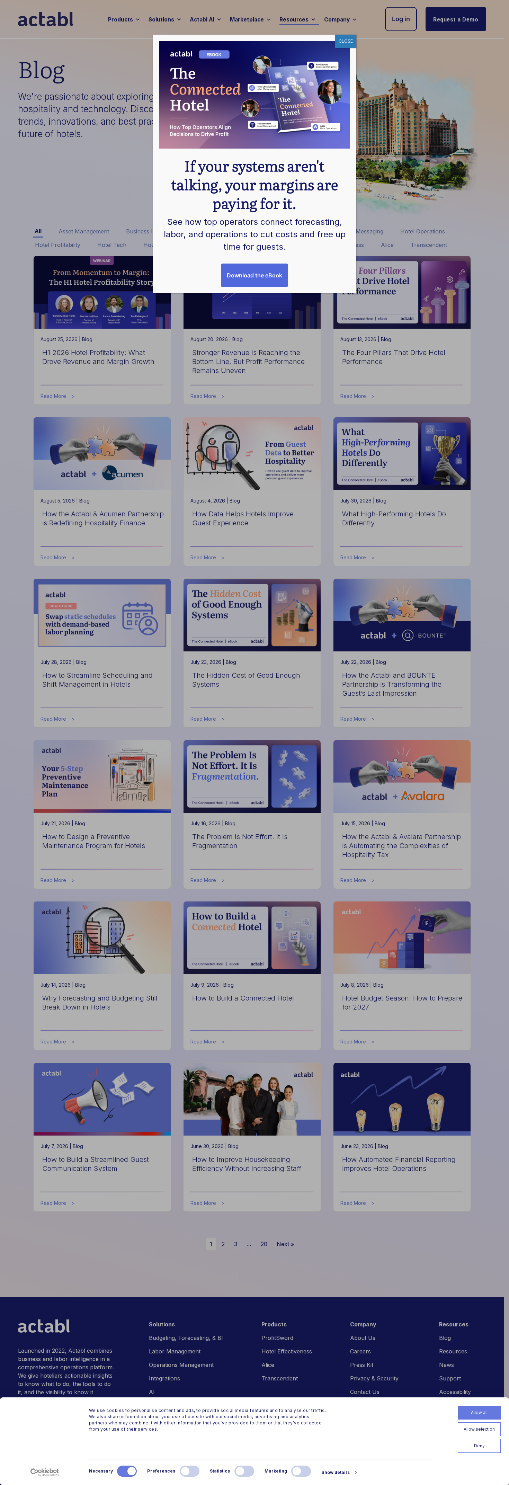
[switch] (189, 1471)
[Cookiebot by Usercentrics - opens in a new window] (45, 1472)
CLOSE (346, 41)
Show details (335, 1472)
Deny (479, 1445)
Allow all (479, 1412)
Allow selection (479, 1429)
